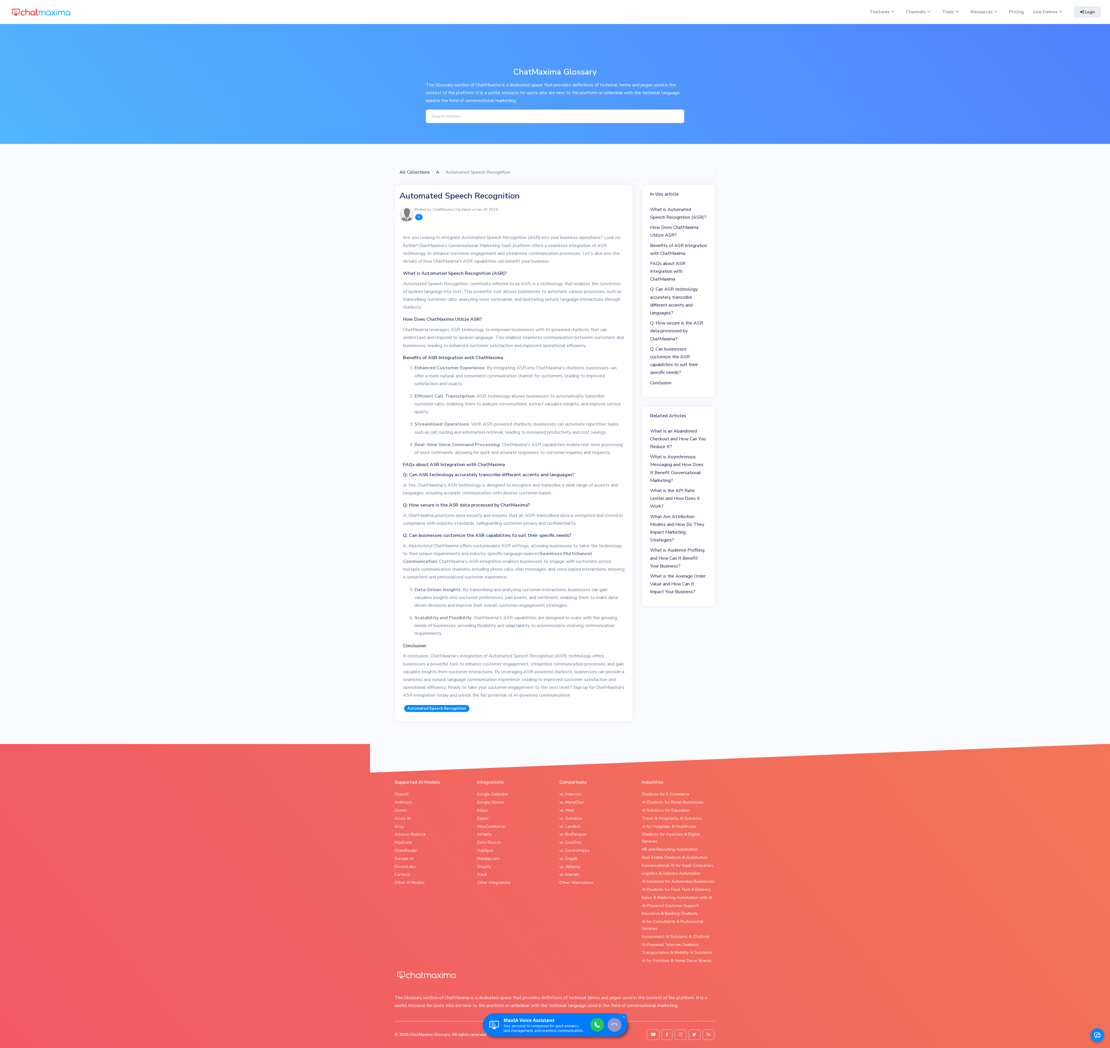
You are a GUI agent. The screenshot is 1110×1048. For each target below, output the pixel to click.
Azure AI (402, 818)
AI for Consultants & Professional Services (672, 925)
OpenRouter (406, 850)
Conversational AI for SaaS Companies (677, 865)
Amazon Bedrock (410, 834)
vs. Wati (566, 810)
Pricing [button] (1016, 12)
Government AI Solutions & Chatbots (676, 936)
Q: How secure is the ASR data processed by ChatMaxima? (676, 331)
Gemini (401, 810)
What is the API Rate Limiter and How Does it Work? (675, 498)
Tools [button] (948, 12)
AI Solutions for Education (666, 810)
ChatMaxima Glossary (430, 1034)
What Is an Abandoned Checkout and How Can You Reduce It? (678, 439)
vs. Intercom (570, 794)
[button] (1097, 1035)
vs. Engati (568, 858)
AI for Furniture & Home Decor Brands (677, 960)
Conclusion (660, 383)
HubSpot (485, 850)
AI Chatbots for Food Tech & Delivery (676, 889)
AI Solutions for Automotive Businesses (678, 881)
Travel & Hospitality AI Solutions (672, 818)
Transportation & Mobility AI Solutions (677, 952)
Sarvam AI (404, 858)
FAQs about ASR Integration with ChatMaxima (667, 271)
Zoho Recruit (489, 842)
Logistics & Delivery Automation (671, 873)
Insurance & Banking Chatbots (670, 913)
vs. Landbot (569, 826)
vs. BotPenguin (573, 834)
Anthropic (403, 802)
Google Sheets (490, 802)
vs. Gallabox (570, 818)
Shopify (484, 866)
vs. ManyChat (571, 802)
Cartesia (402, 874)
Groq (399, 826)
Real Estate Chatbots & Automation (675, 857)
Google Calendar (492, 794)
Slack (482, 874)
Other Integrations (494, 882)
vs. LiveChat (570, 842)
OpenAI (401, 794)
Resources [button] (982, 12)
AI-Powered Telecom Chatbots (670, 944)
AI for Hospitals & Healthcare (669, 826)
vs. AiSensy (569, 866)
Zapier (483, 818)
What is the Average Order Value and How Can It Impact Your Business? (678, 584)
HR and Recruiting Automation (670, 849)
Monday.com (488, 858)
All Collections (414, 172)
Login (1089, 12)
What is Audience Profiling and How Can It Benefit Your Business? (677, 558)
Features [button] (880, 12)
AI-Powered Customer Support (670, 905)
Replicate (403, 842)
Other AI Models (410, 882)
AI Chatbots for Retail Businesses (673, 802)
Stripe (482, 810)
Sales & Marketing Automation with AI (677, 897)
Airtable (484, 834)
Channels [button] (916, 12)
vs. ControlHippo (574, 850)
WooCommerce (491, 826)
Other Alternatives (576, 882)
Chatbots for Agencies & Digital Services (671, 838)
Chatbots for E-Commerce (665, 794)
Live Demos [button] (1046, 12)
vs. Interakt (569, 874)
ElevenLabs (405, 866)
